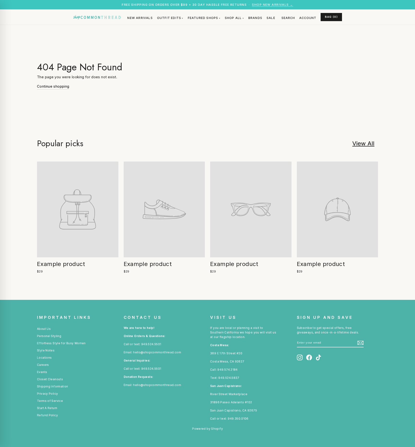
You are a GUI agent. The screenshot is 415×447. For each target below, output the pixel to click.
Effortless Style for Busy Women (61, 343)
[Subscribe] (360, 343)
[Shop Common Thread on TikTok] (318, 357)
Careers (43, 365)
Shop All (233, 18)
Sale (271, 18)
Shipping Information (52, 386)
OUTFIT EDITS (169, 18)
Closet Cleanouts (50, 379)
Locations (44, 357)
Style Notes (46, 350)
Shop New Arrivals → (272, 4)
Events (42, 372)
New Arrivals (140, 18)
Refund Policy (47, 415)
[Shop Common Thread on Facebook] (309, 357)
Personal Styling (49, 336)
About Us (44, 329)
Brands (255, 18)
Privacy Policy (47, 393)
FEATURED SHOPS (203, 18)
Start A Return (47, 408)
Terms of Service (50, 401)
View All (363, 143)
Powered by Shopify (207, 428)
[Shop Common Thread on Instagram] (300, 357)
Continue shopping (53, 86)
